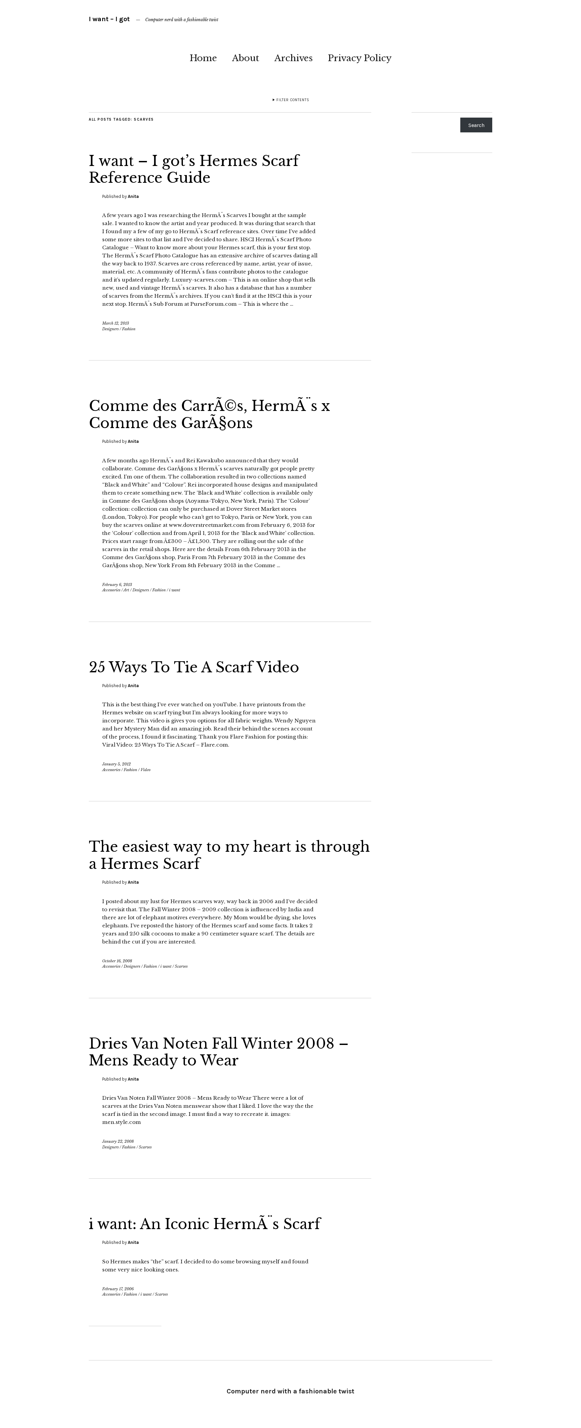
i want (174, 590)
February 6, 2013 (117, 584)
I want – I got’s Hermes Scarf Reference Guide (194, 169)
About (245, 58)
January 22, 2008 (118, 1141)
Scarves (181, 966)
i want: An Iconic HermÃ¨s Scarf (204, 1224)
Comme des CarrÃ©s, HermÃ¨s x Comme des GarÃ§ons (209, 414)
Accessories (111, 590)
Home (203, 58)
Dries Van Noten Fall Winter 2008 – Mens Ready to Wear (219, 1052)
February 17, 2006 (118, 1289)
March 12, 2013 (115, 323)
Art (126, 590)
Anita (133, 196)
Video (146, 769)
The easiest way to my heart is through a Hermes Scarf (229, 855)
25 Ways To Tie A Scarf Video (194, 667)
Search (476, 125)
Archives (293, 58)
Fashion (128, 329)
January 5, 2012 (116, 764)
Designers (110, 329)
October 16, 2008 (117, 961)
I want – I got (109, 19)
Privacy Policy (360, 58)
